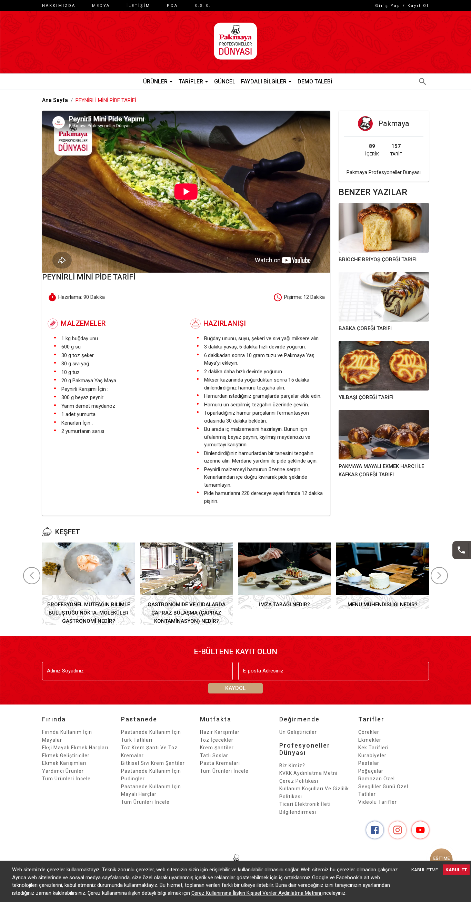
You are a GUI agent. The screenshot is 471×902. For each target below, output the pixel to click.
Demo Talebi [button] (315, 81)
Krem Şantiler (217, 747)
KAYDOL (235, 688)
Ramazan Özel (376, 778)
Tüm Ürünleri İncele (66, 778)
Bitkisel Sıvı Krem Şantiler (153, 763)
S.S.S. (202, 5)
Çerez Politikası (298, 781)
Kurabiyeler (372, 755)
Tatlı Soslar (214, 755)
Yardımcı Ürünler (63, 771)
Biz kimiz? (292, 765)
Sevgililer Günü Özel (383, 786)
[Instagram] (397, 830)
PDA (172, 5)
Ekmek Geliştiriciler (66, 755)
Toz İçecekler (216, 740)
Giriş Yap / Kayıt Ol (402, 5)
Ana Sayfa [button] (55, 100)
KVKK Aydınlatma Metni (308, 773)
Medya (101, 5)
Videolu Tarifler (377, 802)
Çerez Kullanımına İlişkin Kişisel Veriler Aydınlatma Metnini (256, 893)
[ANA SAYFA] (235, 42)
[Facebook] (374, 830)
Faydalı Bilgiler (264, 81)
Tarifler (191, 81)
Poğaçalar (370, 771)
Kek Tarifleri (373, 747)
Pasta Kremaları (220, 763)
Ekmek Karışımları (64, 763)
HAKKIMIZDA (59, 5)
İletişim (138, 5)
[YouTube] (420, 830)
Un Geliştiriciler (298, 732)
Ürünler (155, 81)
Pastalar (368, 763)
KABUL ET (456, 869)
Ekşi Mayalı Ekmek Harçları (75, 747)
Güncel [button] (225, 81)
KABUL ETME (424, 869)
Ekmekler (369, 740)
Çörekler (368, 732)
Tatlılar (367, 794)
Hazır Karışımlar (220, 732)
